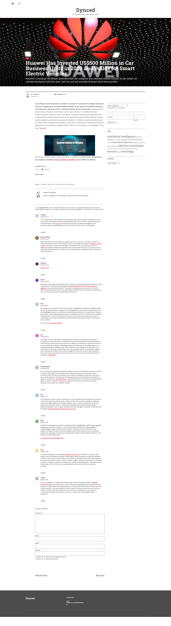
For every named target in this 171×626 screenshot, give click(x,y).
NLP (124, 148)
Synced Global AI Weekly (65, 159)
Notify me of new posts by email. (47, 559)
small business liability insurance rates (63, 409)
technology (127, 151)
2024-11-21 (44, 396)
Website (37, 550)
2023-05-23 (45, 265)
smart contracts (60, 379)
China (118, 140)
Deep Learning (137, 139)
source (58, 223)
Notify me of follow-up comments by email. (51, 557)
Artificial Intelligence (123, 136)
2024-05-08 (45, 281)
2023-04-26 (45, 239)
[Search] (19, 3)
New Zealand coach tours (70, 454)
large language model (113, 146)
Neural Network (111, 148)
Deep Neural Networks (122, 142)
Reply (43, 232)
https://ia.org (45, 268)
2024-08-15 (44, 305)
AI (108, 136)
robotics (119, 152)
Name (37, 536)
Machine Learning (129, 145)
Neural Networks (119, 148)
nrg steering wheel (56, 323)
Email (37, 543)
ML (142, 145)
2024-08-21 (44, 337)
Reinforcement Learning (132, 148)
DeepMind (109, 142)
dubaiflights (52, 355)
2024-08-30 (45, 368)
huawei (43, 184)
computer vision (125, 140)
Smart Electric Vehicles (65, 184)
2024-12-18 (44, 422)
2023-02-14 (44, 217)
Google (135, 142)
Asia (27, 58)
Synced (85, 9)
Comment (39, 513)
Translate (122, 108)
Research (112, 151)
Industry (51, 184)
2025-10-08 (45, 452)
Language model (141, 142)
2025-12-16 (44, 480)
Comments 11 (61, 94)
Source (42, 128)
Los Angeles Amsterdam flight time (52, 438)
